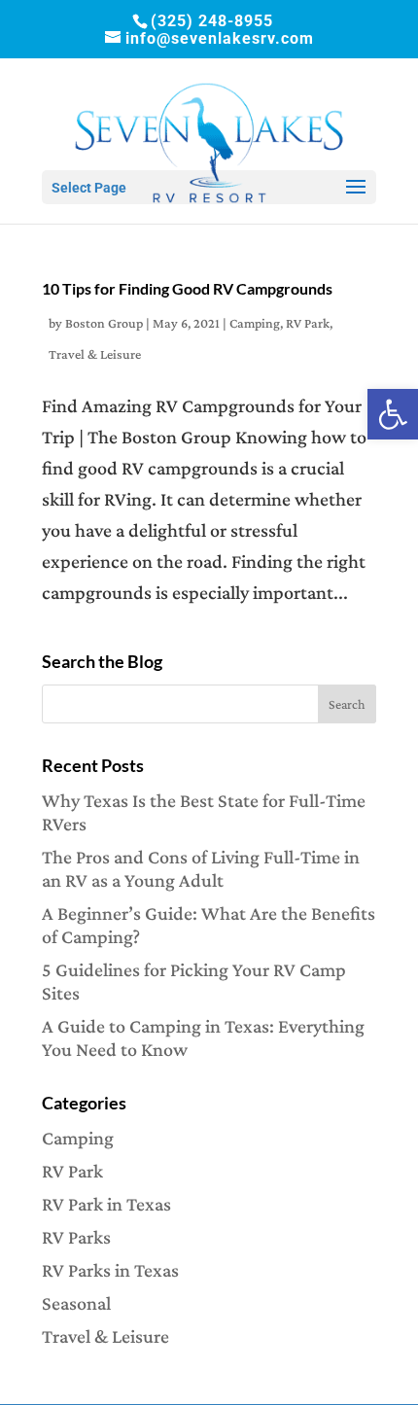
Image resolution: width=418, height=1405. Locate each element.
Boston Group (104, 323)
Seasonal (76, 1303)
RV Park (308, 323)
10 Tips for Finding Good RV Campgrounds (187, 288)
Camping (254, 323)
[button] (392, 414)
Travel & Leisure (95, 354)
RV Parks (76, 1236)
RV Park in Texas (106, 1203)
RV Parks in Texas (110, 1270)
